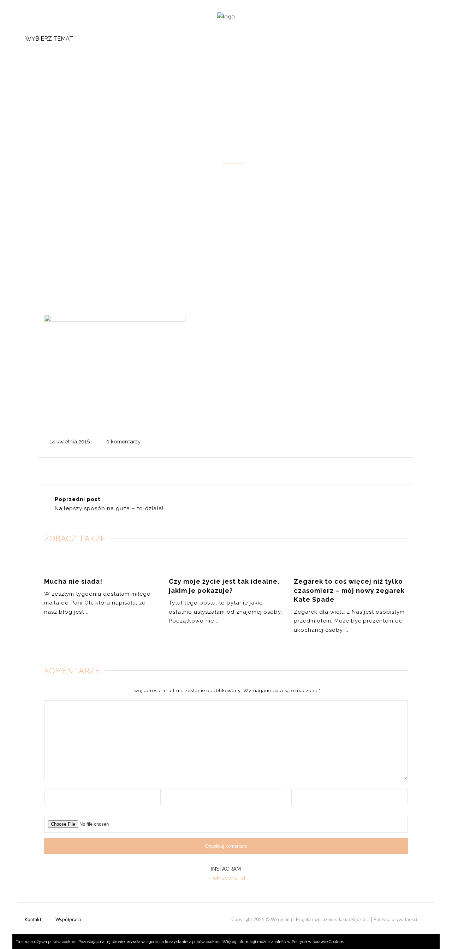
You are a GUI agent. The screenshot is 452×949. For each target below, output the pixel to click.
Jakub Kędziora (354, 919)
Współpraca (68, 919)
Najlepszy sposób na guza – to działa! (109, 508)
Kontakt (33, 919)
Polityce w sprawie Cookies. (318, 941)
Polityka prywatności (395, 919)
